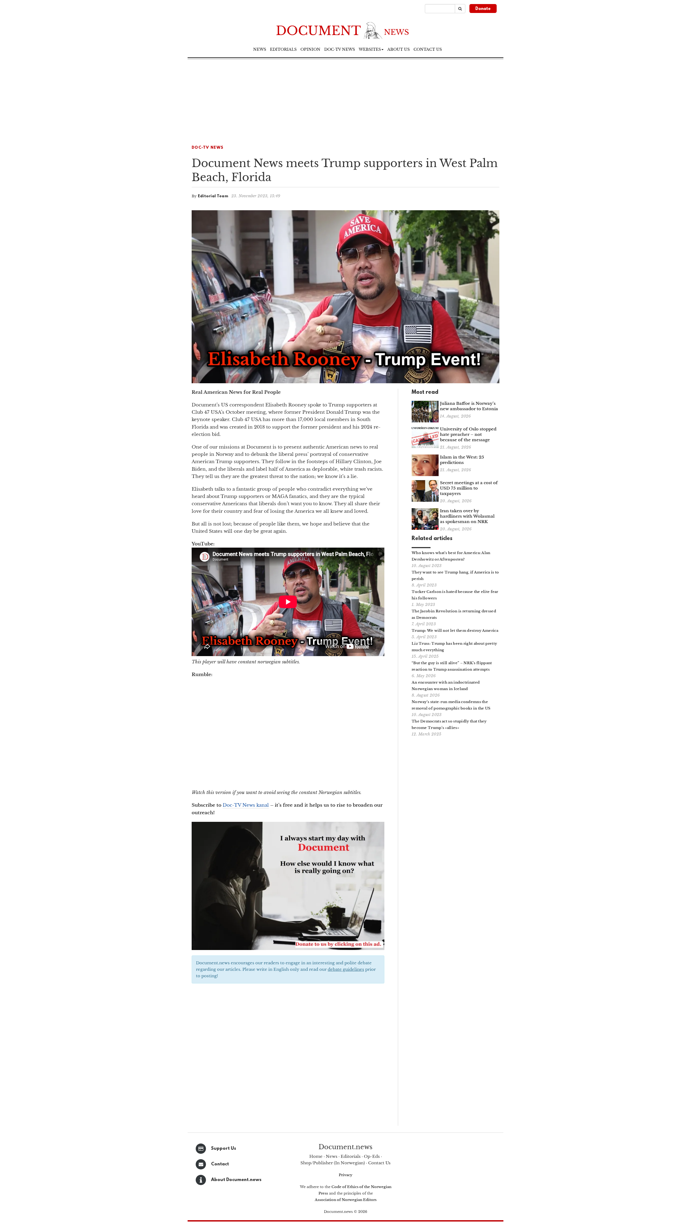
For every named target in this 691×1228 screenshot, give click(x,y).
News (259, 49)
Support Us (223, 1148)
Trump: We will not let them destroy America (455, 630)
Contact (220, 1164)
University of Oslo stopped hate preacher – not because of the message (468, 434)
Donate (483, 8)
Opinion (310, 49)
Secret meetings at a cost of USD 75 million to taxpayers (469, 488)
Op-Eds (372, 1156)
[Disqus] (288, 1056)
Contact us (428, 49)
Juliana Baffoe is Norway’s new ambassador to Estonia (469, 406)
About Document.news (236, 1179)
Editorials (283, 49)
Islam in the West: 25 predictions (462, 459)
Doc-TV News (339, 49)
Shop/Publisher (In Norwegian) (332, 1162)
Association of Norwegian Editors (346, 1200)
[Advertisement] (345, 99)
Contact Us (379, 1162)
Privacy (345, 1175)
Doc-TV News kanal (246, 805)
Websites (370, 49)
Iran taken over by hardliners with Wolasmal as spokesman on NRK (467, 516)
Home (316, 1156)
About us (398, 49)
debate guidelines (346, 969)
